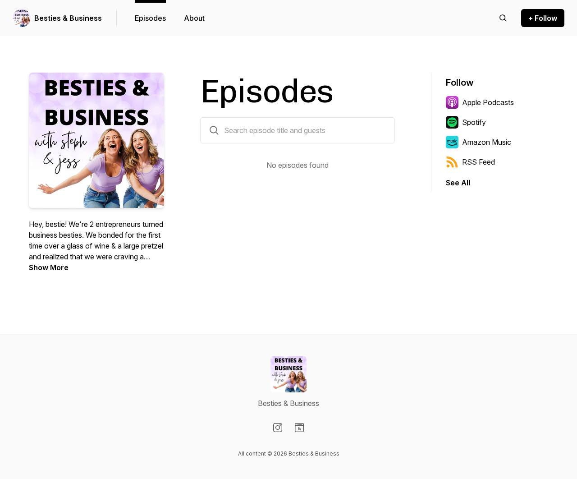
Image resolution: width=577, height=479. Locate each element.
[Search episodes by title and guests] (214, 130)
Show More (49, 267)
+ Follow (542, 18)
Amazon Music (486, 142)
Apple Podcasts (488, 102)
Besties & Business (68, 18)
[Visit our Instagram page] (277, 427)
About (194, 18)
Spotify (474, 122)
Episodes (150, 18)
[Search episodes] (503, 18)
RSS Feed (478, 161)
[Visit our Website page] (299, 427)
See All (458, 182)
